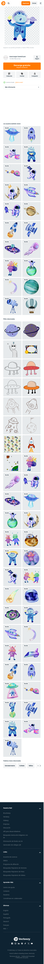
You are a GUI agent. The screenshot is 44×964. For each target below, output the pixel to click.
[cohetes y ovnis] (12, 672)
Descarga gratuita (22, 66)
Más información (10, 87)
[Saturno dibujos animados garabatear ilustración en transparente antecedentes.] (12, 520)
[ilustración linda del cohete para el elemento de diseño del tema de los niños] (12, 767)
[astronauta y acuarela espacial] (12, 306)
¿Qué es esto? (19, 82)
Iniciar (34, 3)
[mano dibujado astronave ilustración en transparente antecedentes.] (12, 596)
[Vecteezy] (3, 3)
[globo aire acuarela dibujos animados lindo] (12, 495)
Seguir (37, 59)
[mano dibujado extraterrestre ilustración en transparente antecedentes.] (12, 558)
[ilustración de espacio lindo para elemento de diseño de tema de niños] (12, 786)
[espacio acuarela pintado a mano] (12, 135)
